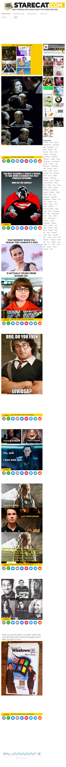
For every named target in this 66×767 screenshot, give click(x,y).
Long (44, 201)
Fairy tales (56, 173)
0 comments (6, 224)
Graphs (49, 185)
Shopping (50, 230)
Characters (46, 159)
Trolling (45, 244)
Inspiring (45, 192)
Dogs (44, 168)
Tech (59, 237)
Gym (54, 185)
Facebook (45, 173)
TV (49, 244)
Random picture (19, 13)
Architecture (50, 147)
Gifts (44, 185)
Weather (49, 246)
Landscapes (46, 197)
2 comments (6, 319)
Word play (45, 249)
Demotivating (54, 166)
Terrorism (52, 239)
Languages (54, 197)
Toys (48, 242)
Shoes (45, 230)
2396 (39, 754)
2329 (22, 753)
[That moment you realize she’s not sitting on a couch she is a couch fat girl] (48, 81)
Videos (58, 244)
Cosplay (45, 163)
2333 (39, 753)
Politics (55, 215)
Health (45, 187)
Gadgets (57, 180)
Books (51, 151)
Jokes (50, 194)
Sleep (48, 232)
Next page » (22, 758)
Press (44, 218)
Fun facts (45, 180)
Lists (59, 199)
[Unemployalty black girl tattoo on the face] (58, 81)
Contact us (43, 13)
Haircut (59, 185)
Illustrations (46, 189)
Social (44, 234)
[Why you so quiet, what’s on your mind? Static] (58, 112)
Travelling (53, 242)
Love (55, 201)
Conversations (55, 161)
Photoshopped (55, 213)
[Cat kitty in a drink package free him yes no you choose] (48, 61)
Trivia (59, 242)
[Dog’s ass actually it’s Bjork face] (58, 71)
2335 (8, 754)
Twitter (53, 244)
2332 (35, 753)
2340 (28, 754)
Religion (54, 223)
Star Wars (55, 234)
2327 (14, 753)
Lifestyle (54, 199)
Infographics (54, 189)
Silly (44, 232)
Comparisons (46, 161)
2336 (12, 754)
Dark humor (46, 166)
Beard (44, 149)
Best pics (45, 151)
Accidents (45, 142)
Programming (51, 218)
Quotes (52, 220)
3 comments (6, 157)
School (45, 227)
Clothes (53, 159)
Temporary (46, 239)
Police (50, 215)
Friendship (46, 178)
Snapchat (54, 232)
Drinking (50, 168)
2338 (20, 754)
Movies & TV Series (48, 208)
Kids (55, 194)
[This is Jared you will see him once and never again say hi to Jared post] (48, 122)
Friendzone (53, 178)
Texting (59, 239)
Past (49, 213)
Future (51, 180)
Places (45, 215)
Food (49, 175)
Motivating (51, 206)
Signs (56, 230)
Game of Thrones (47, 182)
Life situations (46, 199)
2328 (18, 753)
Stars (44, 237)
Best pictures (32, 13)
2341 (32, 754)
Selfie (55, 227)
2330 (27, 753)
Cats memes (53, 154)
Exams (56, 170)
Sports (49, 234)
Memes (51, 204)
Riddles (45, 225)
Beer (55, 149)
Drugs (55, 168)
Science (50, 227)
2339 (24, 754)
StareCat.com (5, 13)
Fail (51, 173)
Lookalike (49, 201)
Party (44, 213)
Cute (56, 163)
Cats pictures (46, 156)
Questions (46, 220)
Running (51, 225)
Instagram (51, 192)
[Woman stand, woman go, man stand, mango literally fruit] (48, 112)
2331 (31, 753)
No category (56, 211)
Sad (56, 225)
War (44, 246)
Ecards (45, 170)
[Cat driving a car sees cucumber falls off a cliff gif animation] (58, 122)
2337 (16, 754)
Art (56, 147)
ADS (51, 142)
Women (55, 246)
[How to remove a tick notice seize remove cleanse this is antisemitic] (48, 132)
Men (56, 204)
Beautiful (50, 149)
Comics (58, 159)
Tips (44, 242)
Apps (44, 147)
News (49, 211)
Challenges (55, 156)
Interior (58, 192)
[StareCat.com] (33, 6)
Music (57, 208)
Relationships (46, 223)
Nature (45, 211)
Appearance (56, 144)
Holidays (56, 187)
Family (45, 175)
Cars (56, 151)
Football (55, 175)
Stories (49, 237)
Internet (45, 194)
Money (45, 206)
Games (56, 182)
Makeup (45, 204)
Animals (56, 142)
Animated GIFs (47, 144)
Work (51, 249)
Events (50, 170)
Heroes (50, 187)
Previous (5, 753)
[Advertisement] (33, 30)
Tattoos (55, 237)
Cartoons (45, 154)
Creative (51, 163)
